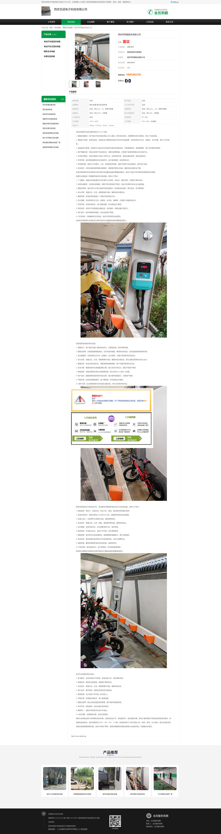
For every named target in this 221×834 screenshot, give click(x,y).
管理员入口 (76, 829)
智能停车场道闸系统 (50, 119)
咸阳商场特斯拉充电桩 (51, 147)
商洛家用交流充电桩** (165, 794)
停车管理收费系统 (49, 105)
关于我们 (130, 22)
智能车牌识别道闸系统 (51, 124)
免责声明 (68, 829)
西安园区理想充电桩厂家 (51, 142)
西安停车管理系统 (49, 114)
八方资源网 (61, 829)
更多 (62, 99)
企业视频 (91, 22)
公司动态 (150, 22)
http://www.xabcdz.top (78, 736)
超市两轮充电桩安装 (82, 794)
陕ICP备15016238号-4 (71, 818)
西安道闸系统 (47, 109)
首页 (51, 28)
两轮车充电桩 (68, 28)
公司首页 (51, 22)
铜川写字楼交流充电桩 (51, 138)
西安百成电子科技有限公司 (87, 818)
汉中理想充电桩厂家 (110, 794)
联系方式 (169, 22)
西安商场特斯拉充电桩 (51, 133)
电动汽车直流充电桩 (52, 42)
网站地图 (84, 829)
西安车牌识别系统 (49, 128)
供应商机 (71, 22)
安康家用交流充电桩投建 (137, 794)
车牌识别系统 (49, 56)
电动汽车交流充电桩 (52, 46)
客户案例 (110, 22)
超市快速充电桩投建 (54, 794)
